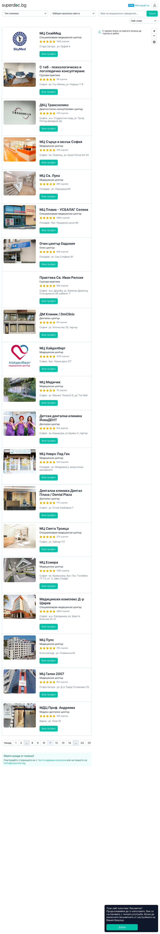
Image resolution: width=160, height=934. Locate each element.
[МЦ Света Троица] (46, 539)
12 (56, 742)
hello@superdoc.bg (14, 763)
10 (43, 742)
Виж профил (49, 53)
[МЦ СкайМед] (46, 44)
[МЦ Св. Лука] (46, 186)
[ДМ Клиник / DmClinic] (46, 325)
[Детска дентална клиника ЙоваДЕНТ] (46, 429)
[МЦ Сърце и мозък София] (46, 153)
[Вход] (154, 5)
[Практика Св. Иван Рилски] (46, 290)
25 (89, 742)
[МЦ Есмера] (46, 574)
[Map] (126, 307)
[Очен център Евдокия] (46, 254)
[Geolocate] (154, 42)
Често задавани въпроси (52, 760)
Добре (122, 927)
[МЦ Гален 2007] (46, 685)
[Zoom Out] (154, 35)
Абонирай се (139, 5)
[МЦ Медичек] (46, 393)
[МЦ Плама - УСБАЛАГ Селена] (46, 220)
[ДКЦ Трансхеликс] (46, 117)
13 (63, 742)
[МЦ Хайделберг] (46, 359)
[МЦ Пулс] (46, 651)
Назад (7, 742)
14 (69, 742)
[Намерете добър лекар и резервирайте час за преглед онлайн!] (14, 5)
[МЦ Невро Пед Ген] (46, 466)
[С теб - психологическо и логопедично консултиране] (46, 80)
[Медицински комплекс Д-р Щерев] (46, 613)
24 (82, 742)
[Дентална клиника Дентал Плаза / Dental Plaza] (46, 503)
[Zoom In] (154, 31)
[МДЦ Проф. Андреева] (46, 718)
